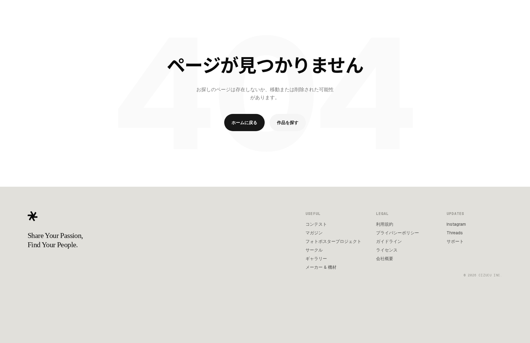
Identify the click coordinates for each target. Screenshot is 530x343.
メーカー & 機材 (320, 267)
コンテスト (316, 224)
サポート (455, 241)
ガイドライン (389, 241)
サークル (314, 250)
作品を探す (287, 122)
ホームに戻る (244, 122)
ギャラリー (316, 258)
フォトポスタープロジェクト (333, 241)
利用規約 (384, 224)
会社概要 (384, 258)
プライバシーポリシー (397, 233)
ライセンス (387, 250)
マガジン (314, 233)
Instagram (456, 224)
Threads (455, 233)
